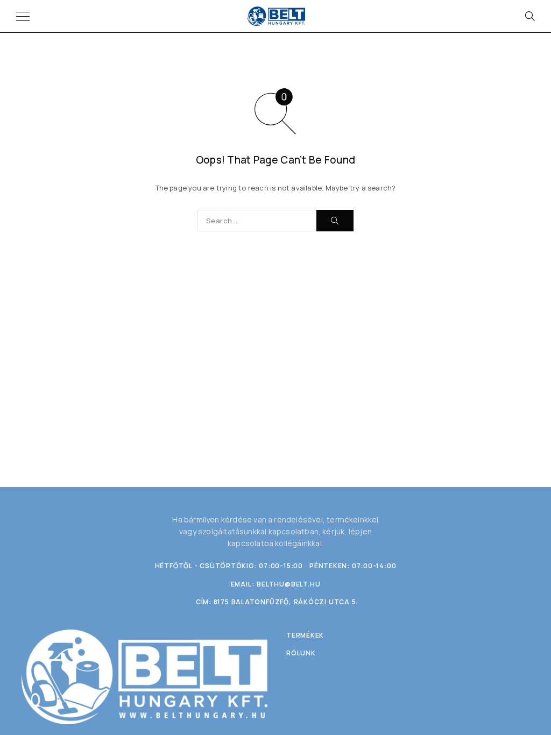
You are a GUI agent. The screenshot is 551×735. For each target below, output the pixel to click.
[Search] (529, 16)
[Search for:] (256, 220)
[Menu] (23, 16)
